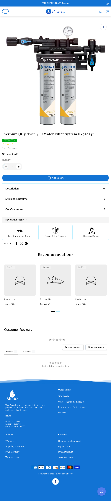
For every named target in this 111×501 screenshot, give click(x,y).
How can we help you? (69, 441)
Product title (9, 299)
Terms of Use (12, 457)
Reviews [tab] (9, 351)
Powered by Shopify (64, 474)
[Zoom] (103, 27)
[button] (53, 311)
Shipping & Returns (16, 198)
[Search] (101, 11)
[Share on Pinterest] (26, 243)
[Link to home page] (12, 395)
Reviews (62, 412)
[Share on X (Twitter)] (21, 243)
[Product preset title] (20, 280)
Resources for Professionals (72, 407)
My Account (64, 446)
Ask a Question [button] (74, 347)
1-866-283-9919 (66, 457)
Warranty (10, 441)
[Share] (11, 243)
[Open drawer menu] (5, 11)
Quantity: (6, 160)
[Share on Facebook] (16, 243)
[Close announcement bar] (107, 3)
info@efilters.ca (65, 452)
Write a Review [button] (97, 347)
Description (12, 188)
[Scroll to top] (55, 481)
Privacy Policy (12, 452)
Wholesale (63, 396)
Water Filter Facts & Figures (72, 402)
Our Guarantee (14, 209)
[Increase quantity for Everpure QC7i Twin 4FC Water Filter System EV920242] (18, 166)
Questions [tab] (26, 351)
